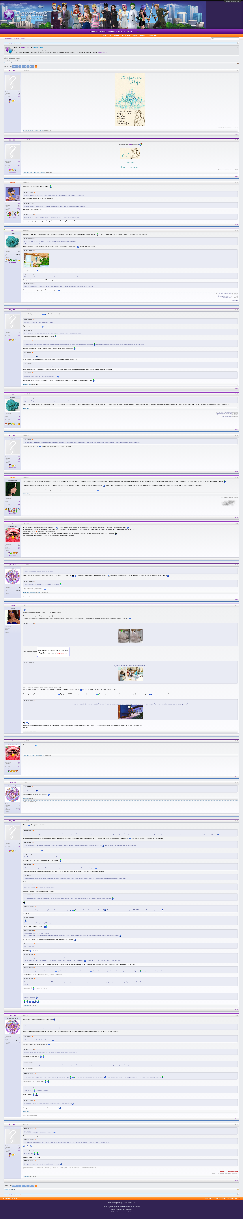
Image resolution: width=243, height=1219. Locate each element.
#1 (237, 70)
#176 (236, 140)
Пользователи (126, 35)
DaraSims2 (6, 1198)
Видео (120, 31)
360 (19, 206)
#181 (236, 435)
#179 (236, 310)
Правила (135, 35)
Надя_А (32, 172)
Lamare (25, 384)
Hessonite (36, 130)
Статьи (129, 31)
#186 (236, 741)
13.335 (18, 208)
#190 (236, 1124)
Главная (93, 31)
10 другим (42, 172)
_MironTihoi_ (26, 172)
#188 (236, 821)
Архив (13, 60)
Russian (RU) (14, 1198)
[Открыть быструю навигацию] (238, 43)
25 (19, 586)
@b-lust (130, 144)
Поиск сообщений (8, 38)
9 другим (41, 130)
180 (19, 94)
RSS (239, 1198)
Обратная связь (152, 35)
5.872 (19, 548)
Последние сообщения (19, 38)
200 (19, 253)
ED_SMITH (30, 60)
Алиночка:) (36, 172)
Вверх (236, 134)
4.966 (19, 96)
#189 (236, 1015)
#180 (236, 394)
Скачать (138, 31)
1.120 (19, 91)
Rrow (24, 130)
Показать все (12, 102)
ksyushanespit (29, 130)
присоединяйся (102, 52)
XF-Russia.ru (124, 1203)
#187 (236, 782)
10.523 (18, 203)
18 (19, 505)
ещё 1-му (39, 592)
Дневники (116, 35)
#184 (236, 565)
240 (19, 547)
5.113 (19, 498)
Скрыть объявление (237, 47)
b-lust (12, 523)
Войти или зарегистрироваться (232, 1)
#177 (236, 182)
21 (19, 209)
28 (19, 591)
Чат (109, 35)
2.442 (19, 250)
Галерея (111, 31)
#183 (236, 523)
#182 (236, 477)
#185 (236, 605)
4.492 (19, 255)
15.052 (18, 504)
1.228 (19, 544)
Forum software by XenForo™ (121, 1202)
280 (19, 501)
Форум (103, 31)
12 (19, 631)
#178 (236, 230)
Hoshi (12, 230)
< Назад (14, 66)
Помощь (142, 35)
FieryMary (12, 605)
